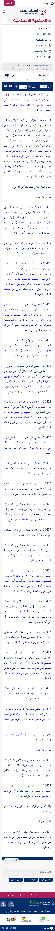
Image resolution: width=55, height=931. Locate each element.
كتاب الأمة (41, 34)
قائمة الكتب (41, 46)
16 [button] (44, 86)
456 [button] (24, 87)
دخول (8, 3)
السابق (14, 860)
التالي (7, 860)
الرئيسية (47, 65)
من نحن (11, 895)
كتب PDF (43, 28)
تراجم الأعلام (40, 57)
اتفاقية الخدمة (32, 895)
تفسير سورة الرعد (25, 65)
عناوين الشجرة (16, 879)
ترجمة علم (31, 879)
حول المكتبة (41, 40)
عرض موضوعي (40, 51)
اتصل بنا (20, 895)
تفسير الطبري (37, 65)
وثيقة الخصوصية (46, 895)
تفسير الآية (45, 879)
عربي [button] (47, 3)
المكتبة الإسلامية (30, 20)
